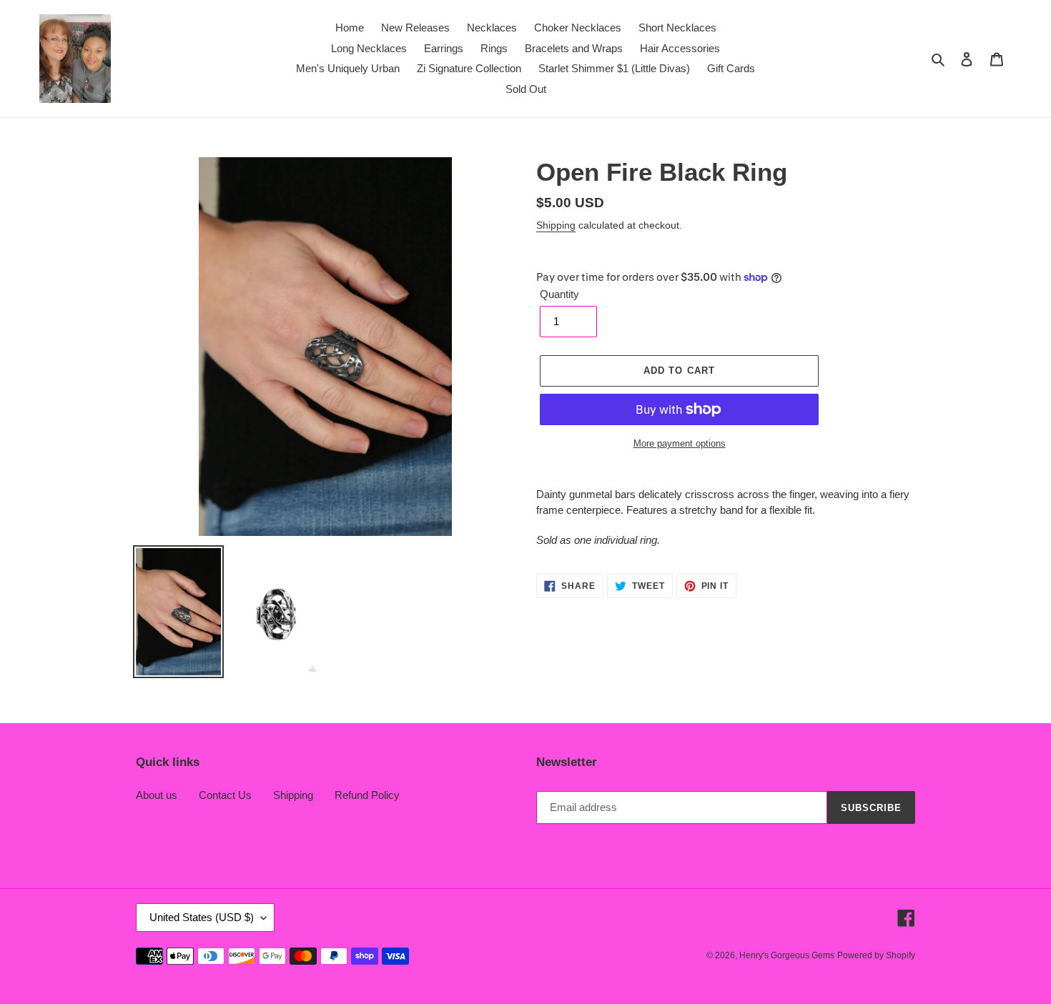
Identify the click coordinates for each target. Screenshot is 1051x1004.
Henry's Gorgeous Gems (786, 955)
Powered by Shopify (876, 955)
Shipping (556, 225)
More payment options (679, 443)
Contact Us (225, 795)
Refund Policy (367, 795)
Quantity (559, 294)
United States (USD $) (201, 917)
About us (156, 795)
